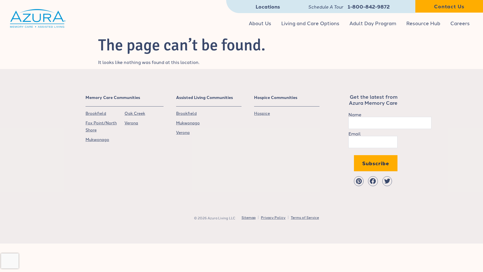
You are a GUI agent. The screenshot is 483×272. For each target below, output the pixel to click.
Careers (460, 22)
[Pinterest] (359, 181)
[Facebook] (373, 181)
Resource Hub (423, 22)
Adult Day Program (372, 22)
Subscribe (375, 163)
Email (354, 133)
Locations (268, 6)
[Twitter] (387, 181)
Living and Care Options (310, 22)
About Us (260, 22)
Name (354, 114)
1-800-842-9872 (369, 6)
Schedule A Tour (325, 6)
